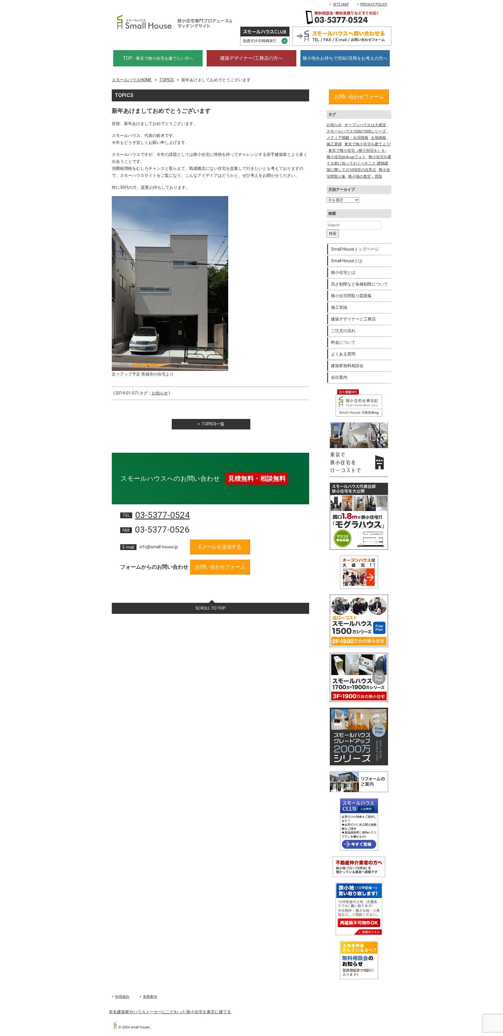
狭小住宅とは (343, 272)
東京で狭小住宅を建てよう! (367, 144)
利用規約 (122, 997)
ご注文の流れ (343, 330)
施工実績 (334, 144)
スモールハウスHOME (132, 79)
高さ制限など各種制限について (359, 284)
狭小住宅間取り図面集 (351, 295)
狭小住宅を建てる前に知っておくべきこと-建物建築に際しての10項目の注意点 (359, 163)
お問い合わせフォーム (220, 567)
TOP (158, 58)
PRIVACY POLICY (373, 4)
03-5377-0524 (162, 515)
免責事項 (150, 997)
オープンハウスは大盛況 (365, 125)
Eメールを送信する (220, 547)
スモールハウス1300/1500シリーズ (356, 131)
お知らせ (160, 393)
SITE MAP (341, 4)
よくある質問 (343, 354)
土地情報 (378, 137)
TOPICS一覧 (213, 424)
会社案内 (339, 377)
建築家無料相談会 (347, 365)
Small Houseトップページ (355, 249)
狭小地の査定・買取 (365, 176)
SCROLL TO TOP (210, 608)
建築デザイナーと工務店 (353, 319)
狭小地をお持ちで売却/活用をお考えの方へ (345, 58)
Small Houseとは (346, 260)
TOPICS (166, 79)
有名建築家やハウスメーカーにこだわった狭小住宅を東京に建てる (170, 1011)
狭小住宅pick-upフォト (346, 157)
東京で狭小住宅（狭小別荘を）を (356, 150)
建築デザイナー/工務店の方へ (251, 58)
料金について (343, 342)
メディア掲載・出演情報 (347, 137)
